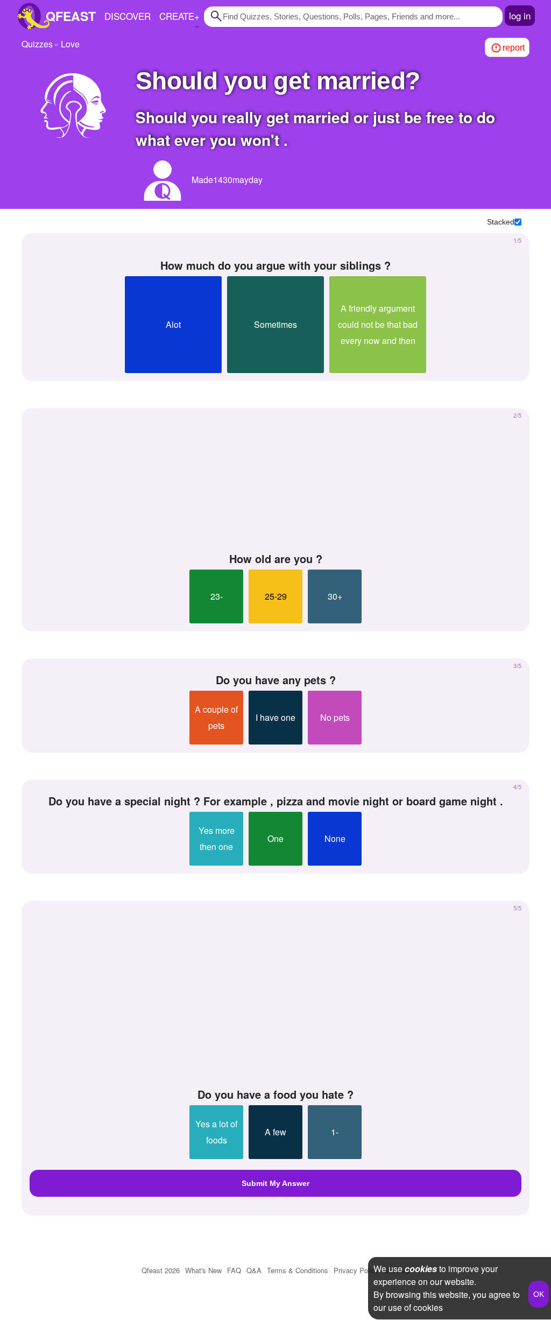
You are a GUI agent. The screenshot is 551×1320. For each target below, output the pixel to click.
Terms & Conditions (297, 1270)
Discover (127, 16)
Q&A (254, 1270)
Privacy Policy (356, 1270)
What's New (203, 1270)
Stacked (500, 221)
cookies (421, 1268)
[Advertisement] (275, 481)
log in (520, 15)
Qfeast (161, 1270)
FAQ (234, 1270)
